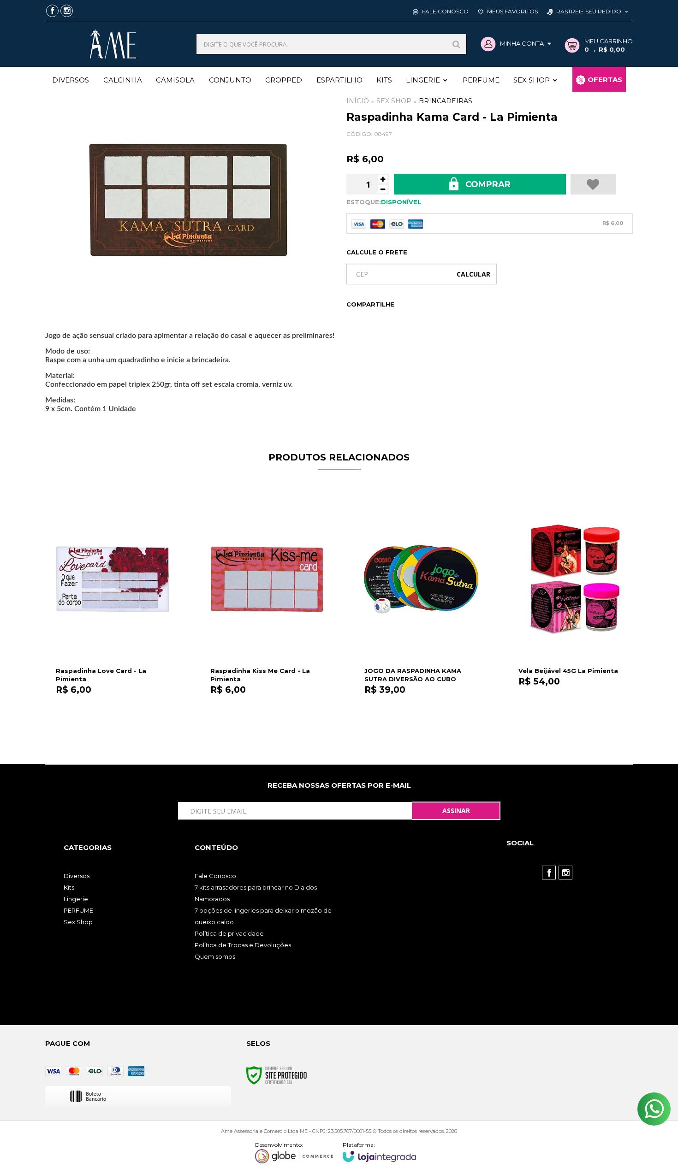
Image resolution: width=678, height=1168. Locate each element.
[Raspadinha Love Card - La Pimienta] (112, 617)
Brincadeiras (445, 101)
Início (357, 101)
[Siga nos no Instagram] (66, 11)
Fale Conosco (445, 11)
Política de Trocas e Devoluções (243, 945)
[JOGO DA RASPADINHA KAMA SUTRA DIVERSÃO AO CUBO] (420, 617)
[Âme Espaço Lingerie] (113, 44)
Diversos (76, 875)
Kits (69, 887)
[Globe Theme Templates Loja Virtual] (294, 1152)
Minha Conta (522, 43)
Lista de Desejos (593, 184)
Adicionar (132, 725)
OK (473, 274)
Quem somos (215, 956)
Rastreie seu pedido (589, 11)
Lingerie (76, 899)
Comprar (487, 184)
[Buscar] (456, 44)
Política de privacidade (229, 933)
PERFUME (78, 910)
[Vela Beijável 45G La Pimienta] (574, 617)
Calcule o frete (376, 252)
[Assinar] (456, 811)
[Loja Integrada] (379, 1151)
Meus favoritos (512, 11)
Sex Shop (393, 101)
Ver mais (575, 725)
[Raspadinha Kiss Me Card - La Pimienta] (266, 617)
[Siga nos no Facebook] (52, 11)
